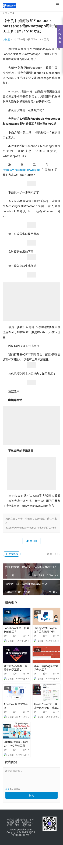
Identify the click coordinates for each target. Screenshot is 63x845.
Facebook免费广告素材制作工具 (16, 629)
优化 (8, 688)
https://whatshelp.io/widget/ (21, 169)
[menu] (57, 4)
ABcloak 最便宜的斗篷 (16, 705)
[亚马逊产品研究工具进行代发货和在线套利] (46, 692)
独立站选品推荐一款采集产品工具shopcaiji (15, 667)
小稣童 (6, 39)
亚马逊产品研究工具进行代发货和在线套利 (45, 706)
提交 (31, 795)
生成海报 (13, 553)
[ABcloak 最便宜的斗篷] (16, 692)
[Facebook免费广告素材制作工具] (16, 616)
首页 (5, 13)
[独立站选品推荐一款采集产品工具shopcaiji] (16, 654)
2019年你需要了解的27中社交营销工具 (16, 743)
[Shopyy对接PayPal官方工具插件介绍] (46, 616)
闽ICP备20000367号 (23, 833)
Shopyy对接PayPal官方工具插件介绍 (45, 629)
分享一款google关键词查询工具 (46, 667)
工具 (46, 39)
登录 (7, 789)
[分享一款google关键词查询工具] (46, 654)
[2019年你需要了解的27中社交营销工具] (16, 730)
